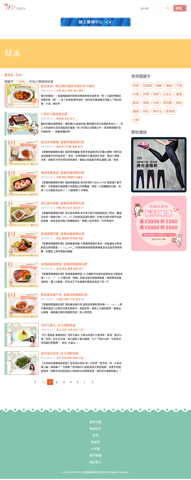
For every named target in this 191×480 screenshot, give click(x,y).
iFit (14, 7)
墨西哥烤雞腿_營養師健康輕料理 (62, 142)
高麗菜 (79, 177)
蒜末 (18, 75)
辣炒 (75, 90)
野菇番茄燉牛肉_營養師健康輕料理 (64, 294)
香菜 (86, 177)
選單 (179, 8)
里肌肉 (76, 207)
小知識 (95, 448)
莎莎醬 (68, 146)
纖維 (136, 111)
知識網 (147, 85)
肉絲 (64, 357)
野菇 (66, 299)
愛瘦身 (9, 75)
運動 (159, 85)
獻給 (136, 102)
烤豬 (58, 207)
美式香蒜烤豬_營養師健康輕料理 (62, 203)
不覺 (179, 85)
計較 (156, 102)
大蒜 (83, 207)
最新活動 (95, 422)
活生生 (167, 94)
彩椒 (86, 238)
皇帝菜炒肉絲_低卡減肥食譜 (59, 353)
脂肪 (179, 102)
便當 (64, 177)
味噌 (58, 268)
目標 (146, 94)
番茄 (78, 299)
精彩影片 (95, 462)
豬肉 (75, 357)
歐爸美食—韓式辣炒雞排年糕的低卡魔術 (68, 86)
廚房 (95, 435)
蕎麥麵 (60, 118)
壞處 (146, 102)
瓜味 (70, 329)
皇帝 (58, 357)
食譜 (66, 118)
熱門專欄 (95, 455)
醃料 (70, 357)
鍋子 (81, 268)
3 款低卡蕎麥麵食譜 (54, 114)
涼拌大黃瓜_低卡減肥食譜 (58, 325)
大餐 (136, 120)
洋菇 (83, 299)
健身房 (95, 442)
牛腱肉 (60, 299)
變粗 (179, 94)
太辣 (86, 146)
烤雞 (58, 177)
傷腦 (169, 85)
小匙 (81, 329)
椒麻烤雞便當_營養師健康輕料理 (62, 172)
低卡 (72, 118)
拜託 (146, 111)
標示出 (157, 111)
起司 (80, 146)
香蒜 (64, 207)
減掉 (156, 94)
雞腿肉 (71, 177)
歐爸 (70, 90)
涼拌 (64, 329)
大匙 (81, 357)
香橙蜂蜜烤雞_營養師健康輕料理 (62, 234)
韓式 (64, 90)
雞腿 (74, 146)
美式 (70, 207)
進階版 (170, 111)
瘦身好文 (95, 428)
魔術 (81, 90)
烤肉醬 (73, 238)
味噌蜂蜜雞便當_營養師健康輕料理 (64, 264)
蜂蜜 (58, 238)
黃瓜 (58, 329)
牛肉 (72, 299)
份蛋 (136, 94)
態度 (136, 85)
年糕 (58, 90)
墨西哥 (60, 146)
